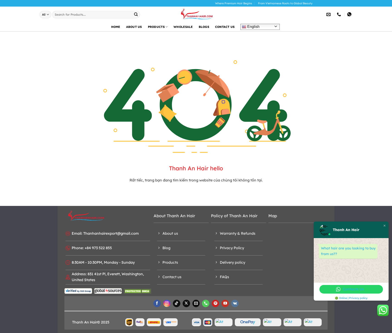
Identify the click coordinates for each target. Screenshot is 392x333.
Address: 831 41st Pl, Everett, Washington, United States (108, 277)
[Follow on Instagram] (167, 303)
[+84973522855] (339, 14)
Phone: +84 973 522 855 (92, 248)
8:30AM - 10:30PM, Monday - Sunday (103, 262)
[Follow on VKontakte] (235, 303)
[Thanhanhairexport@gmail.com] (329, 14)
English (253, 27)
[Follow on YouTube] (225, 303)
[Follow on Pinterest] (215, 303)
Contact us (225, 27)
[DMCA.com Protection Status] (137, 291)
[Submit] (136, 14)
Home (115, 27)
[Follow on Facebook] (157, 303)
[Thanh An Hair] (196, 14)
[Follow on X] (186, 303)
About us (134, 27)
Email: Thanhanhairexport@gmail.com (105, 233)
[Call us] (205, 303)
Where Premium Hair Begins (224, 3)
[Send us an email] (196, 303)
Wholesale (183, 27)
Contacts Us (353, 289)
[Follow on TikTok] (176, 303)
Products (156, 27)
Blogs (204, 27)
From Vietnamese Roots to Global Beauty (276, 3)
